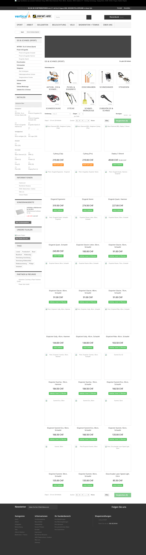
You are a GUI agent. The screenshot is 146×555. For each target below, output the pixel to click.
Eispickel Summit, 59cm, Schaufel (58, 475)
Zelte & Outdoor (20, 532)
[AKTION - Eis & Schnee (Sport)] (53, 77)
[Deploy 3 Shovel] (117, 138)
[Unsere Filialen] (28, 235)
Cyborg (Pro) (88, 154)
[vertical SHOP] (33, 15)
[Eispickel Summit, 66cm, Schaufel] (87, 458)
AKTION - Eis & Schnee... (53, 88)
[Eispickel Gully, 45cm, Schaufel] (87, 320)
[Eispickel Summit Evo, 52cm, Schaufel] (117, 366)
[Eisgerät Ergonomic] (58, 183)
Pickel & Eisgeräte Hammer (27, 56)
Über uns (107, 25)
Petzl (17, 169)
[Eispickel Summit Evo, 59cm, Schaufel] (58, 412)
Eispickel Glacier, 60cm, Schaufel (58, 292)
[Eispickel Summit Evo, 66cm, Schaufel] (87, 412)
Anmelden (127, 8)
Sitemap (37, 542)
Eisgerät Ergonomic (58, 199)
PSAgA (31, 263)
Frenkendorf (26, 251)
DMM (30, 154)
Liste (130, 115)
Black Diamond (20, 154)
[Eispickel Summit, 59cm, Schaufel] (58, 458)
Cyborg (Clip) (58, 154)
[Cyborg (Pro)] (87, 138)
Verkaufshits (38, 524)
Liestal (18, 251)
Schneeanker (21, 65)
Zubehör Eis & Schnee (24, 89)
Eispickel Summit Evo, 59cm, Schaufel (58, 429)
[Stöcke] (71, 98)
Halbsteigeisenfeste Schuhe (27, 74)
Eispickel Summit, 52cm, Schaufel (117, 429)
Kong (17, 164)
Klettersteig (27, 254)
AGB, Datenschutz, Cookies (27, 189)
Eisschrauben (21, 62)
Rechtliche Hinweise (25, 186)
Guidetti (31, 159)
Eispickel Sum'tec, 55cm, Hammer (58, 383)
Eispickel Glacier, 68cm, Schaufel (88, 292)
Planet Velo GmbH (24, 284)
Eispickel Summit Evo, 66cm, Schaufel (88, 429)
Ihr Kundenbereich (63, 516)
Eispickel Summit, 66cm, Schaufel (88, 475)
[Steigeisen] (124, 77)
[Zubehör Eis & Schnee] (106, 98)
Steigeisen (20, 68)
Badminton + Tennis (89, 25)
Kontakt (119, 8)
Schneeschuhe (21, 80)
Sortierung (48, 113)
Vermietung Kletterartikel (23, 260)
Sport (20, 25)
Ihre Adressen (59, 524)
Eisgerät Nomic (88, 199)
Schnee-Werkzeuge (23, 86)
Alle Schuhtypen (23, 71)
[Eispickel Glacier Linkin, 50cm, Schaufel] (87, 229)
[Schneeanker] (106, 77)
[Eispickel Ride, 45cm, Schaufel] (117, 320)
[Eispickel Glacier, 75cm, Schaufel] (117, 274)
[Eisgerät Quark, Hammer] (117, 183)
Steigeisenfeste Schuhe (26, 77)
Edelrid (18, 159)
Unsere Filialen (23, 195)
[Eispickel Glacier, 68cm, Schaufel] (87, 274)
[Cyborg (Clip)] (58, 138)
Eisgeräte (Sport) (24, 59)
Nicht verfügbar (20, 136)
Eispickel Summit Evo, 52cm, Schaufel (118, 383)
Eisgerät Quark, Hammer (117, 199)
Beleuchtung (59, 25)
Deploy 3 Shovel (118, 154)
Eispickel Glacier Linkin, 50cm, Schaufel (87, 246)
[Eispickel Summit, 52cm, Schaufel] (117, 412)
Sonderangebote (25, 202)
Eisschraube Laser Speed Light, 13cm (118, 475)
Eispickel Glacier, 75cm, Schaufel (118, 292)
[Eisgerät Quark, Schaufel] (58, 229)
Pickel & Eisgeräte (22, 50)
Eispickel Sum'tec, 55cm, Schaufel (87, 383)
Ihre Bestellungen (60, 519)
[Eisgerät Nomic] (87, 183)
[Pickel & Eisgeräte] (71, 77)
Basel (33, 251)
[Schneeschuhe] (53, 98)
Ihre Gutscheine (59, 529)
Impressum (22, 183)
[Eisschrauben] (88, 77)
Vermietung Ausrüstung (23, 257)
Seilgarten (42, 25)
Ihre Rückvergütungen (61, 522)
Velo (72, 25)
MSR (31, 164)
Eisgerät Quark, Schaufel (58, 245)
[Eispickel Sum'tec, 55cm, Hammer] (58, 366)
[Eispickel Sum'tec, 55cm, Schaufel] (87, 366)
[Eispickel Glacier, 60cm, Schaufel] (58, 274)
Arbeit (30, 25)
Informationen (25, 177)
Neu (17, 145)
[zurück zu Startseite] (17, 32)
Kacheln (126, 115)
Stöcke (19, 83)
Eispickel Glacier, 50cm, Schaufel (118, 246)
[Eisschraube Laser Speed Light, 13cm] (117, 458)
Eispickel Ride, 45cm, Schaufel (117, 336)
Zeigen (75, 113)
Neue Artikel (38, 522)
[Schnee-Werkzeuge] (88, 98)
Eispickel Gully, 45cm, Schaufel (88, 336)
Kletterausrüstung (21, 263)
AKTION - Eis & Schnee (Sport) (26, 46)
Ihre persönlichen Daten (62, 527)
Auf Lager (32, 136)
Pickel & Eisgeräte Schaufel (27, 53)
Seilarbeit (19, 266)
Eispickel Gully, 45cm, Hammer (58, 336)
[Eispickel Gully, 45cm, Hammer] (58, 320)
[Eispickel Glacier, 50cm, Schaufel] (117, 229)
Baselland (19, 254)
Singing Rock (33, 169)
